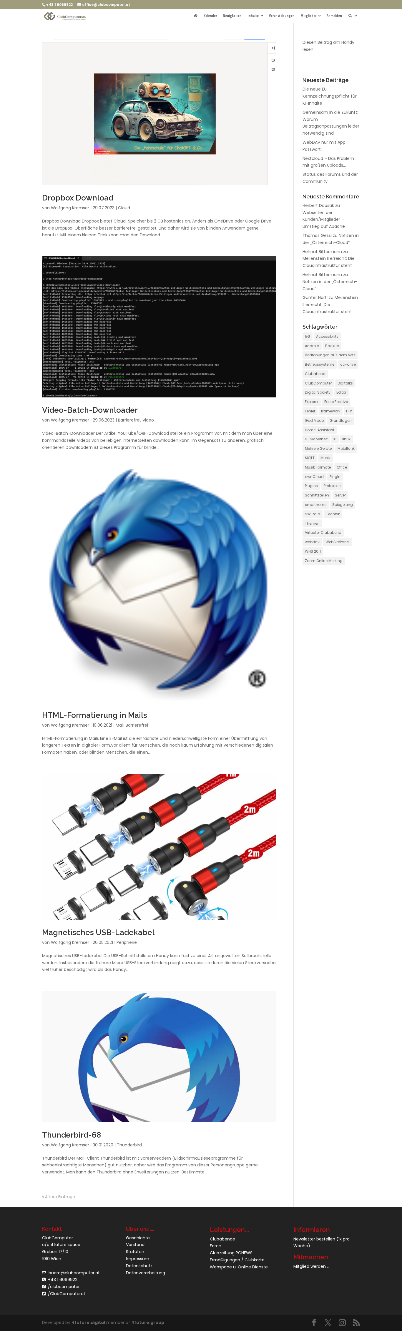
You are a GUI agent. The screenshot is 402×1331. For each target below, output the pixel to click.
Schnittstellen (317, 495)
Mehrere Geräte (318, 448)
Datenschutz (139, 1266)
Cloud (124, 208)
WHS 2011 (313, 551)
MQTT (310, 457)
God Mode (314, 420)
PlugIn (335, 476)
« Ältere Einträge (58, 1197)
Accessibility (327, 336)
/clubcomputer (63, 1287)
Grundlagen (341, 420)
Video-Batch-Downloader (90, 410)
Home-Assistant (319, 429)
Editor (341, 392)
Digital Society (317, 392)
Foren (215, 1246)
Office (342, 467)
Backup (332, 345)
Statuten (135, 1252)
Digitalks (345, 383)
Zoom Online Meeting (324, 560)
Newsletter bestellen (314, 1239)
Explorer (311, 401)
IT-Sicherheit (316, 439)
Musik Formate (318, 467)
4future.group (147, 1322)
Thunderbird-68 (71, 1135)
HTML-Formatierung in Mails (94, 715)
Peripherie (127, 942)
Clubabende (222, 1239)
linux (346, 439)
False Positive (336, 401)
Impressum (137, 1259)
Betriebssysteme (319, 364)
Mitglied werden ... (311, 1266)
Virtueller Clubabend (323, 532)
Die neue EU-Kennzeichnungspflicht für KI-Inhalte (330, 96)
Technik (333, 513)
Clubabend (315, 373)
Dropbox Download (77, 197)
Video (148, 420)
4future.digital (88, 1322)
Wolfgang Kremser (70, 208)
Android (312, 345)
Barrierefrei (129, 420)
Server (340, 495)
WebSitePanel (337, 541)
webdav (312, 541)
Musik (325, 457)
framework (330, 411)
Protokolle (332, 485)
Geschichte (138, 1238)
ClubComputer (318, 383)
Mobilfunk (346, 448)
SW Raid (312, 513)
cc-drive (348, 364)
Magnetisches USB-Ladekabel (98, 932)
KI (334, 439)
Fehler (310, 411)
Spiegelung (342, 504)
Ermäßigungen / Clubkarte (237, 1260)
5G (307, 336)
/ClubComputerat (66, 1294)
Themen (312, 523)
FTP (349, 411)
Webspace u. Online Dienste (239, 1267)
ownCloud (314, 476)
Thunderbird (129, 1145)
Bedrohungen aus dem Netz (330, 354)
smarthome (315, 504)
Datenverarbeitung (145, 1273)
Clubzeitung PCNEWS (231, 1253)
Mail (120, 725)
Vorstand (135, 1245)
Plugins (311, 485)
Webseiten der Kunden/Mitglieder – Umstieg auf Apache (324, 220)
